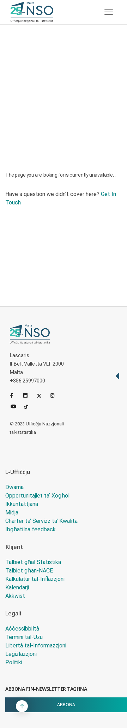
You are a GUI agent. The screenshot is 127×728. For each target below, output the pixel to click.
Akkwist (15, 596)
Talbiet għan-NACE (29, 570)
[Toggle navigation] (108, 12)
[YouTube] (16, 406)
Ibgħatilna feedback (30, 529)
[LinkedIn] (28, 395)
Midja (11, 512)
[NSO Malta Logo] (32, 12)
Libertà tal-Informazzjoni (35, 645)
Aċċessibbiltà (22, 628)
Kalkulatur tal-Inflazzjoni (35, 579)
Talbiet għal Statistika (33, 562)
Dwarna (14, 487)
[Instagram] (55, 395)
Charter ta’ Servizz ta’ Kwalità (41, 521)
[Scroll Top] (22, 706)
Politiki (13, 662)
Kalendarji (17, 587)
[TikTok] (29, 406)
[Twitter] (42, 395)
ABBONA (66, 705)
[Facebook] (15, 395)
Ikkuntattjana (21, 504)
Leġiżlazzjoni (21, 654)
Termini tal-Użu (24, 637)
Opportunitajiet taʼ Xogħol (37, 495)
